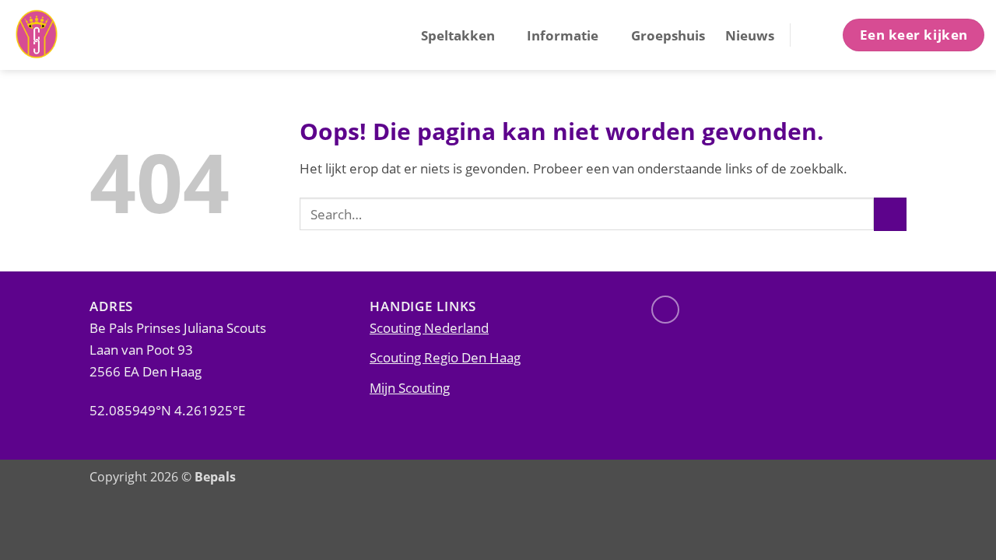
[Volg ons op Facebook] (665, 310)
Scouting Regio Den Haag (445, 357)
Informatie (562, 35)
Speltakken (458, 35)
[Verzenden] (890, 214)
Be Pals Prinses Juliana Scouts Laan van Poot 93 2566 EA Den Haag (177, 349)
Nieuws (749, 35)
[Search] (815, 34)
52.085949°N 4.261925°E (167, 410)
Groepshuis (668, 35)
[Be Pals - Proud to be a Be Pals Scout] (89, 35)
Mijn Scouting (410, 387)
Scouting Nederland (429, 327)
